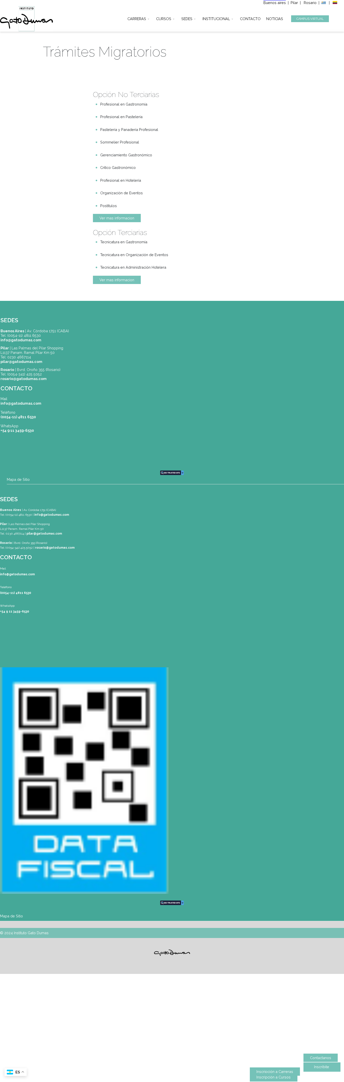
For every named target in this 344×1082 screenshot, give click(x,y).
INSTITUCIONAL (216, 18)
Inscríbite (321, 1067)
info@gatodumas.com (21, 403)
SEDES (186, 18)
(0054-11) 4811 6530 (18, 417)
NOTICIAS (274, 18)
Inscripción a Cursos (273, 1077)
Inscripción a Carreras (274, 1071)
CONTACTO (250, 18)
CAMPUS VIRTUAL (310, 19)
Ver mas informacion (116, 218)
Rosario (311, 3)
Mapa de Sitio (18, 479)
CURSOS (163, 18)
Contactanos (320, 1058)
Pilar (294, 3)
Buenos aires (274, 3)
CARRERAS (136, 18)
